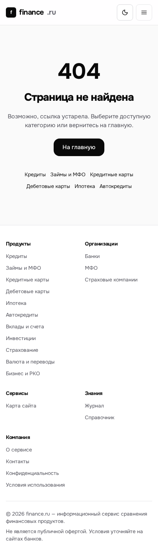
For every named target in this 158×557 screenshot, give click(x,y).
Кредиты (35, 174)
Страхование (22, 350)
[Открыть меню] (144, 12)
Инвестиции (21, 338)
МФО (91, 268)
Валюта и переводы (30, 361)
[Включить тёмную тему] (125, 12)
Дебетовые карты (48, 186)
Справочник (99, 417)
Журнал (94, 405)
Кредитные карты (111, 174)
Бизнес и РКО (23, 373)
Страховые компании (111, 279)
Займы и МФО (68, 174)
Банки (92, 256)
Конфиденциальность (32, 473)
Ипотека (85, 186)
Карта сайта (21, 405)
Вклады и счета (25, 326)
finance (33, 12)
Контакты (17, 461)
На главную (79, 147)
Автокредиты (116, 186)
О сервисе (19, 449)
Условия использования (35, 485)
